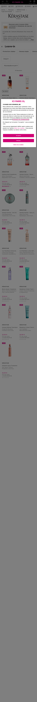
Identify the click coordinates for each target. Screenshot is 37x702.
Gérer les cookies (18, 144)
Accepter (18, 135)
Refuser (18, 140)
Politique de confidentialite (21, 119)
